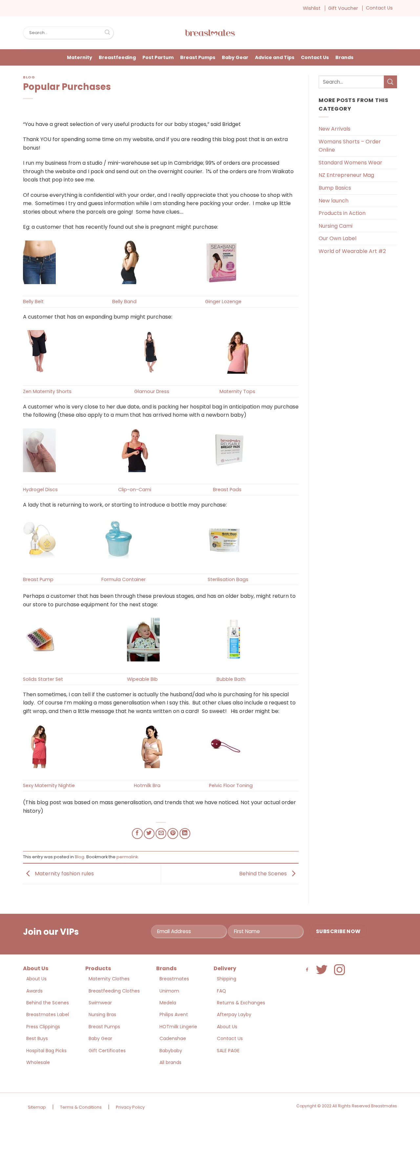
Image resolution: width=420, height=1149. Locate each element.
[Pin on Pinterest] (172, 833)
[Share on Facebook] (137, 833)
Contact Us (379, 8)
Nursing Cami (335, 226)
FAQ (221, 991)
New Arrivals (334, 129)
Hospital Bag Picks (46, 1050)
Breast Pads (227, 489)
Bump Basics (335, 188)
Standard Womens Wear (350, 162)
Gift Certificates (107, 1050)
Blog (29, 77)
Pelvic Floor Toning (231, 785)
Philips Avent (173, 1014)
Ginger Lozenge (223, 301)
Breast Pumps (197, 57)
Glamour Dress (151, 391)
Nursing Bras (102, 1014)
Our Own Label (337, 238)
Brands (344, 57)
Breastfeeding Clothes (114, 991)
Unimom (169, 991)
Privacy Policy (130, 1107)
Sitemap (37, 1107)
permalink (127, 857)
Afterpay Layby (234, 1014)
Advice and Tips (274, 57)
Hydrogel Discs (40, 489)
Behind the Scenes (263, 873)
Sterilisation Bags (228, 579)
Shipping (226, 978)
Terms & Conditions (81, 1107)
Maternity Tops (237, 391)
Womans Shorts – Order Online (350, 146)
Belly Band (124, 301)
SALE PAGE (228, 1050)
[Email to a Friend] (161, 833)
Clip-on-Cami (134, 489)
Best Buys (37, 1038)
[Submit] (107, 32)
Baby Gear (235, 57)
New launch (333, 200)
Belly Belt (33, 301)
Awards (34, 991)
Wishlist (312, 8)
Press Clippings (43, 1026)
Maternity (79, 57)
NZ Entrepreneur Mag (346, 175)
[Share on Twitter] (149, 833)
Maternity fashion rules (63, 873)
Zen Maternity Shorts (47, 391)
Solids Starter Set (43, 679)
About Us (36, 978)
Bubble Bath (231, 679)
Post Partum (158, 57)
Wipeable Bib (142, 679)
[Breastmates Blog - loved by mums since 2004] (210, 33)
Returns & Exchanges (241, 1002)
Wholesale (38, 1062)
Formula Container (123, 579)
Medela (167, 1002)
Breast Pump (38, 579)
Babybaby (170, 1050)
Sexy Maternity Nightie (49, 785)
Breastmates (174, 978)
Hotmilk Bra (147, 785)
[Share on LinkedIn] (184, 833)
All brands (170, 1062)
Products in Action (342, 213)
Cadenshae (172, 1038)
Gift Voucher (343, 8)
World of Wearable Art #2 (352, 251)
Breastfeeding (117, 57)
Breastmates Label (47, 1014)
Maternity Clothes (109, 978)
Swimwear (100, 1002)
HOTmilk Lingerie (178, 1026)
